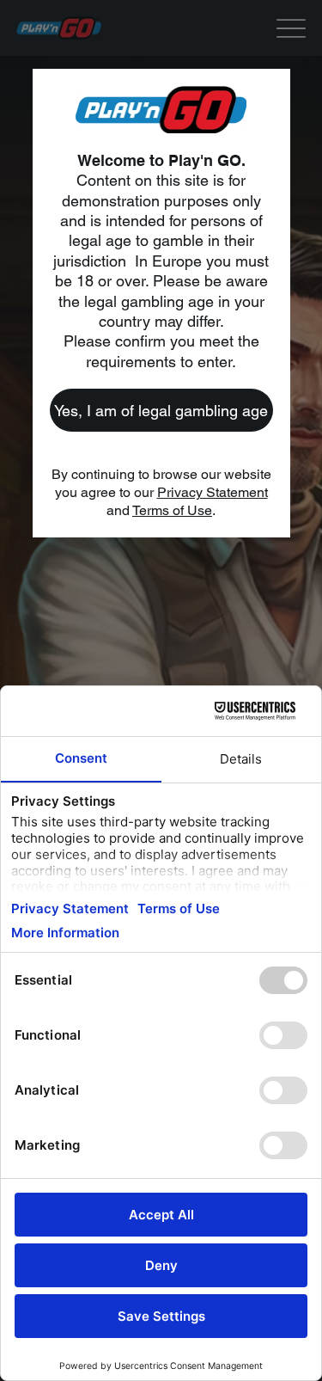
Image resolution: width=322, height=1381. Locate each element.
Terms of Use (172, 510)
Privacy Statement (212, 492)
